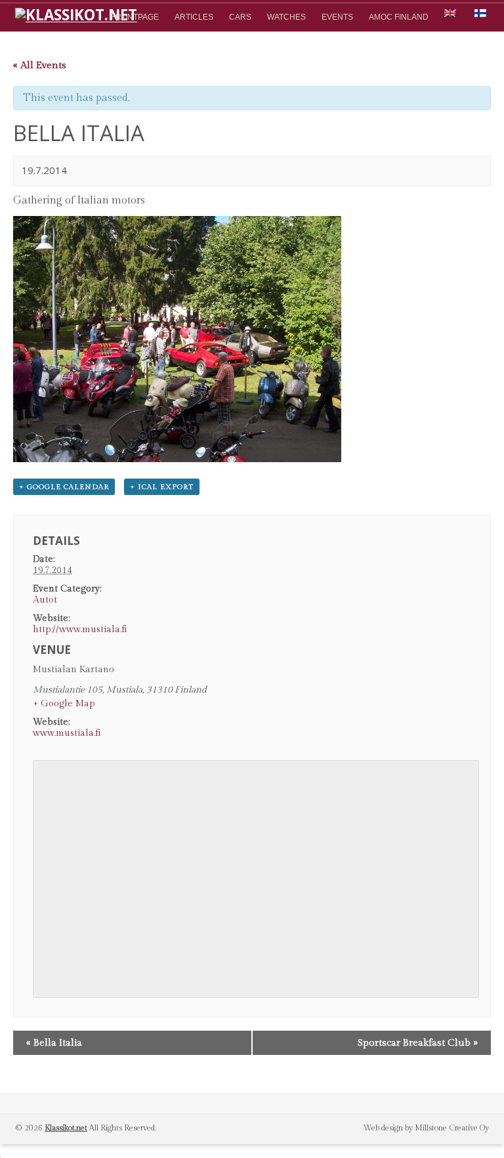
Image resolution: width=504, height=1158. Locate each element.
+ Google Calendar (64, 486)
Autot (45, 600)
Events (337, 17)
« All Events (39, 65)
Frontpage (135, 17)
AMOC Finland (399, 17)
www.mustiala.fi (67, 733)
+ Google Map (64, 703)
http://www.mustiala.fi (80, 629)
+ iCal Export (162, 486)
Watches (286, 17)
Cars (240, 17)
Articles (194, 17)
